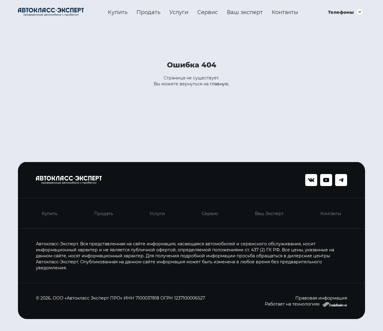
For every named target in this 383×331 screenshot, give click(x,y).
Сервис (207, 12)
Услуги (178, 12)
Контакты (285, 12)
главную (219, 84)
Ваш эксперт (245, 12)
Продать (148, 12)
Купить (117, 12)
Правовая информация (321, 298)
